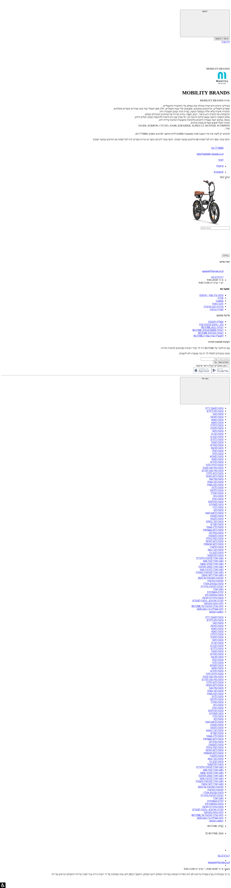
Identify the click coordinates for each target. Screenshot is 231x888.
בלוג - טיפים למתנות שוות (211, 324)
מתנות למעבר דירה (214, 408)
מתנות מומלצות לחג (214, 594)
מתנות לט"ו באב (215, 549)
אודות (220, 298)
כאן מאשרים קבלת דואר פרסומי (213, 365)
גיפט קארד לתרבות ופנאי (211, 569)
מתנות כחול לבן (216, 532)
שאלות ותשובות (215, 321)
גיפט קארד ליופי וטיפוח (212, 575)
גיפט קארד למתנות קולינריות (209, 558)
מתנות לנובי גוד (216, 552)
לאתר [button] (220, 160)
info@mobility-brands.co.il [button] (210, 154)
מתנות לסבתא (216, 456)
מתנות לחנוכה (216, 518)
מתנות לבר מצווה (215, 481)
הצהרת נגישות (216, 309)
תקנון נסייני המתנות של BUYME (207, 606)
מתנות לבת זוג (216, 436)
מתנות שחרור (217, 493)
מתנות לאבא (217, 422)
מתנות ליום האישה (214, 541)
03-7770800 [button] (217, 148)
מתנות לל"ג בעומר (214, 527)
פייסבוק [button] (219, 165)
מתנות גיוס (218, 495)
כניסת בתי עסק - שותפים (211, 295)
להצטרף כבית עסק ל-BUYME (208, 335)
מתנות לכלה (217, 450)
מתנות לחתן (217, 453)
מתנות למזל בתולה (214, 538)
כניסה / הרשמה (221, 39)
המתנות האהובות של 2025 (210, 577)
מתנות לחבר (217, 430)
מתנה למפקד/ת (216, 504)
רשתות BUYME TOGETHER (207, 330)
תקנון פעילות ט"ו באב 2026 (210, 609)
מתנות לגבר (217, 413)
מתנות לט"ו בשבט (214, 521)
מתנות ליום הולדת (214, 473)
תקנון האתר (217, 303)
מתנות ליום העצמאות (213, 529)
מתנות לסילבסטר (215, 555)
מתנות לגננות (217, 442)
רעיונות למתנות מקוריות (212, 586)
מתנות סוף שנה (216, 478)
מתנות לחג (218, 510)
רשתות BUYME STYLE (210, 333)
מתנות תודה (217, 498)
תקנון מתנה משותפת (213, 603)
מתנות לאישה (216, 416)
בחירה (225, 255)
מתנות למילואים (215, 501)
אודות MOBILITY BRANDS (215, 100)
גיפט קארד (218, 589)
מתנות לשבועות (216, 535)
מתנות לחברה (216, 428)
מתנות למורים (216, 445)
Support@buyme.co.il (219, 862)
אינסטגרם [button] (218, 171)
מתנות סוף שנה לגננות (213, 467)
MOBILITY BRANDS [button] (218, 68)
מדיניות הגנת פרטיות (213, 306)
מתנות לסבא (217, 459)
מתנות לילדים (217, 439)
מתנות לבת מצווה (215, 484)
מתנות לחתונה (216, 490)
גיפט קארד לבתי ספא (213, 560)
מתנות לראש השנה (214, 512)
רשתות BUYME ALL (212, 327)
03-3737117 (224, 855)
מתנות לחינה (217, 487)
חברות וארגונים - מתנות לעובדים (207, 600)
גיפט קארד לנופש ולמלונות (210, 566)
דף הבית (226, 41)
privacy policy (216, 611)
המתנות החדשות (215, 580)
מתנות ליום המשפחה (213, 544)
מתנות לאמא (217, 419)
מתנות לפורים (216, 524)
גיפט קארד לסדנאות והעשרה (209, 572)
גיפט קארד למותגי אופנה (211, 563)
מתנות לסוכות (216, 515)
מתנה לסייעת (217, 447)
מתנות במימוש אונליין (213, 583)
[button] (225, 5)
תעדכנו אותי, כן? (221, 362)
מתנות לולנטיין (216, 546)
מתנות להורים (216, 461)
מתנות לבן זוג (217, 433)
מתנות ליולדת (217, 425)
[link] (112, 840)
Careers (219, 300)
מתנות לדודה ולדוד (214, 464)
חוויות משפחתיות (215, 592)
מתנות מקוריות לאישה (212, 597)
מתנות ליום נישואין (214, 476)
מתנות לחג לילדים (215, 411)
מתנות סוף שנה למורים (212, 470)
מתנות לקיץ (217, 507)
